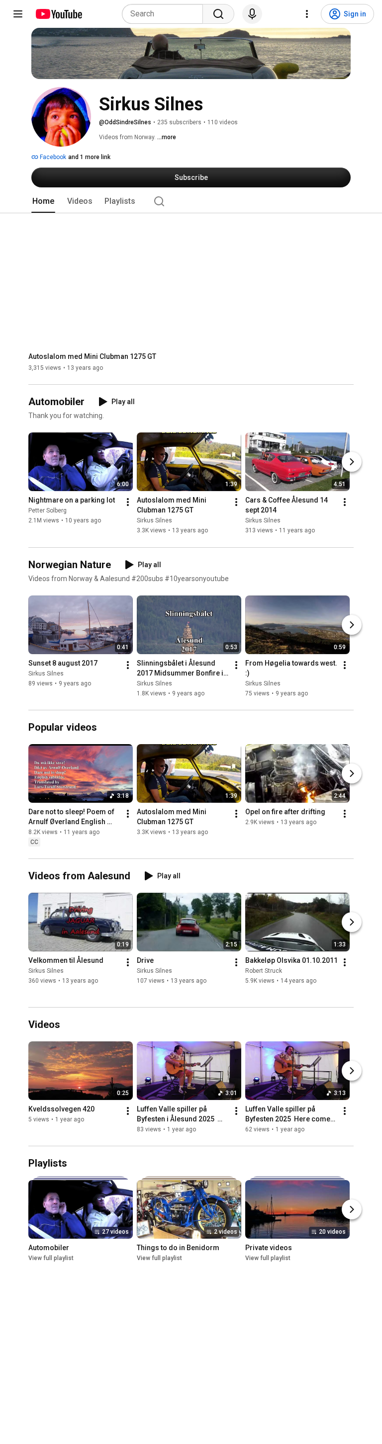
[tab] (43, 201)
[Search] (218, 14)
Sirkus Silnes (154, 520)
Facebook (52, 157)
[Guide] (18, 14)
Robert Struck (263, 970)
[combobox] (165, 14)
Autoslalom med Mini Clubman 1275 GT (92, 356)
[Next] (352, 462)
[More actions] (128, 502)
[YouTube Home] (58, 14)
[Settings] (307, 14)
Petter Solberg (47, 511)
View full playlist (51, 1258)
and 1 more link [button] (89, 157)
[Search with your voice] (252, 14)
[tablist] (191, 201)
